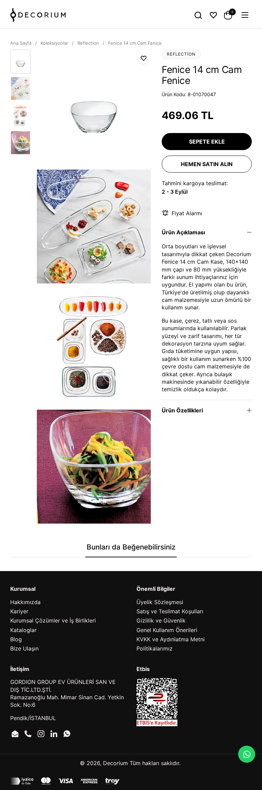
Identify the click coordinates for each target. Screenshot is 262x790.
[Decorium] (38, 15)
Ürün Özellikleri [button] (182, 410)
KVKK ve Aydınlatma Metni (170, 639)
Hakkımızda (25, 602)
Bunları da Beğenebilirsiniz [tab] (131, 547)
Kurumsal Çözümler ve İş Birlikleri (53, 620)
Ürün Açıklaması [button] (183, 232)
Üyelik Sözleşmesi (159, 602)
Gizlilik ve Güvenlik (161, 620)
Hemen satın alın (207, 164)
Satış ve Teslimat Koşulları (169, 611)
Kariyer (19, 611)
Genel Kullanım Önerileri (166, 630)
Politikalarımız (154, 648)
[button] (198, 15)
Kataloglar (23, 630)
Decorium (115, 763)
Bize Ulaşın (24, 648)
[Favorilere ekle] (143, 58)
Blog (16, 639)
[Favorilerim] (213, 15)
